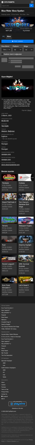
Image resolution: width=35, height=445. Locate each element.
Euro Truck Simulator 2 (7, 308)
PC (4, 36)
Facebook (5, 396)
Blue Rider (22, 14)
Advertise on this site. (17, 408)
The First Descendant (6, 355)
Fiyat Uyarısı (18, 41)
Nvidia (4, 377)
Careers (3, 385)
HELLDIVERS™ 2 (6, 312)
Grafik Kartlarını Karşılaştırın (8, 368)
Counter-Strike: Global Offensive (9, 334)
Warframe (3, 319)
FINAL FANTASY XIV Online (8, 329)
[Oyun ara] (31, 5)
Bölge (26, 46)
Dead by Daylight (5, 324)
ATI (4, 372)
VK (4, 399)
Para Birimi (5, 46)
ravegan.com (6, 154)
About (2, 382)
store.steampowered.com (10, 164)
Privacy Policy (5, 392)
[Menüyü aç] (32, 2)
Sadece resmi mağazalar (13, 54)
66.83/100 (5, 120)
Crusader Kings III (6, 322)
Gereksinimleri (5, 332)
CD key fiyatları (15, 14)
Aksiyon (4, 131)
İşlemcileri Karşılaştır (6, 360)
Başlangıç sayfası (7, 2)
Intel (4, 365)
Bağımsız (11, 131)
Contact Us (4, 394)
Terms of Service (11, 441)
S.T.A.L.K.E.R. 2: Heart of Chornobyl (11, 336)
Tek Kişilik (5, 126)
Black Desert (4, 317)
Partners (3, 387)
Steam (29, 110)
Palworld (3, 315)
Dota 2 (3, 348)
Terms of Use (4, 389)
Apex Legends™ (5, 310)
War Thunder (4, 353)
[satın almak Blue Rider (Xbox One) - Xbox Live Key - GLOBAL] (17, 63)
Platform (16, 46)
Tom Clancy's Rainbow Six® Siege (10, 326)
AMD (4, 363)
